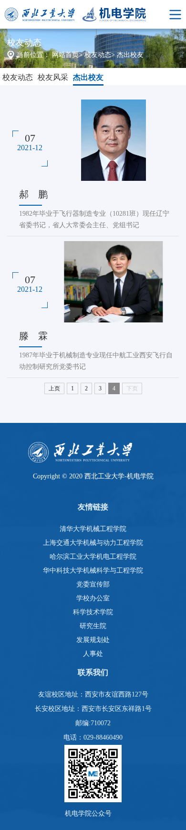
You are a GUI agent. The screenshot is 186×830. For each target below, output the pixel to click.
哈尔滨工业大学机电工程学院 (93, 556)
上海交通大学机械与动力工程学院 (93, 542)
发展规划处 (93, 639)
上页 (54, 388)
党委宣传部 (93, 584)
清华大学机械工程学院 (93, 528)
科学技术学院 (93, 612)
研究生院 (93, 626)
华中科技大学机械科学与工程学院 (93, 570)
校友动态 (97, 54)
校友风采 (53, 77)
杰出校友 (130, 54)
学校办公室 (93, 598)
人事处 (93, 653)
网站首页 (65, 54)
